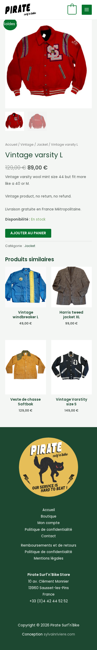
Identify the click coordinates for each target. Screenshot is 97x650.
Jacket (42, 144)
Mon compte (49, 522)
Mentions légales (48, 558)
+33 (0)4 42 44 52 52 (48, 601)
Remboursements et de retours (48, 545)
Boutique (48, 516)
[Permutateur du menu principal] (87, 10)
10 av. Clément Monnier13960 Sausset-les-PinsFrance (48, 588)
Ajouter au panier (28, 233)
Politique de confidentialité (48, 529)
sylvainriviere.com (59, 634)
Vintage (27, 144)
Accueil (11, 144)
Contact (48, 536)
